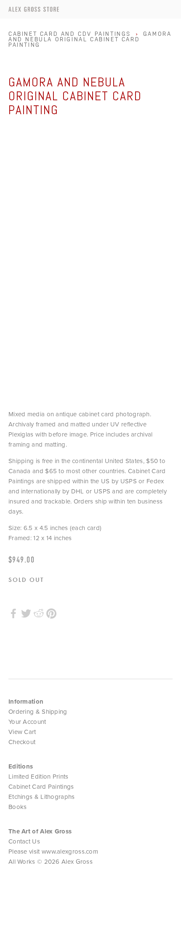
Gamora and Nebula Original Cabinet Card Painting (89, 39)
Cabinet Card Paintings (41, 786)
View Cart (22, 731)
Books (17, 806)
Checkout (21, 741)
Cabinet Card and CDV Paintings (69, 34)
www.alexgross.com (70, 851)
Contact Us (24, 841)
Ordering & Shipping (37, 711)
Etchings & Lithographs (41, 796)
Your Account (27, 721)
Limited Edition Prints (38, 776)
